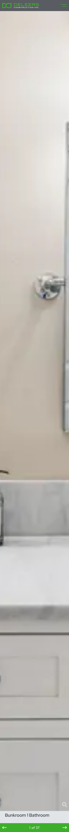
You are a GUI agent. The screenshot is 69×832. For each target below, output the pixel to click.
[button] (4, 827)
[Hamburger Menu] (62, 5)
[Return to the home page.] (20, 5)
